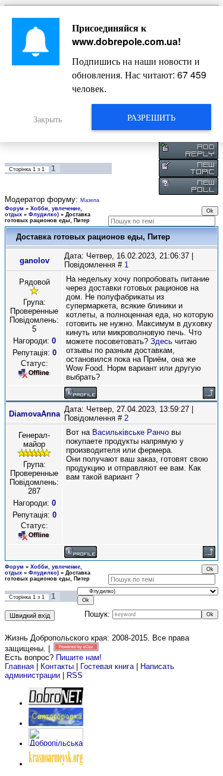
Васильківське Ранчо (130, 432)
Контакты (57, 666)
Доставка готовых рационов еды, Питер (47, 217)
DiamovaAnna (34, 413)
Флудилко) (44, 214)
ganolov (34, 260)
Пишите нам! (79, 657)
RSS (75, 675)
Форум (14, 209)
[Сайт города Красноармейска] (56, 763)
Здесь (161, 341)
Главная (19, 666)
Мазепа (89, 200)
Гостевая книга (107, 666)
